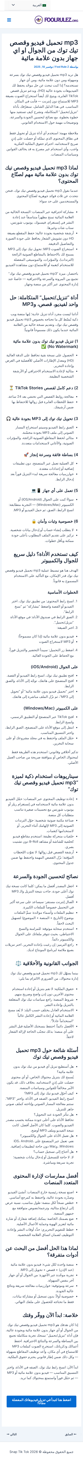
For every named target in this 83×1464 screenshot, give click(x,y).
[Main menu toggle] (9, 20)
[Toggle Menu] (14, 5)
